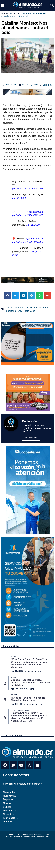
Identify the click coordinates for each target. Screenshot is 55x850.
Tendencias (9, 810)
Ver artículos (31, 437)
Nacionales (9, 792)
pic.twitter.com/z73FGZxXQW (27, 188)
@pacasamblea (34, 212)
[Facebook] (5, 765)
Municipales (9, 795)
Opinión (7, 821)
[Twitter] (13, 765)
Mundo (7, 803)
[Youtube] (21, 765)
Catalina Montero (14, 307)
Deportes (8, 799)
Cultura (7, 807)
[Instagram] (29, 765)
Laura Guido (31, 307)
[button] (3, 5)
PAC (19, 311)
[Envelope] (37, 765)
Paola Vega (29, 311)
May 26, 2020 (19, 198)
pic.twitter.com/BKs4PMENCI (27, 215)
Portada (5, 13)
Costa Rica (16, 13)
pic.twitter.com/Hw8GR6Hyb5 (27, 242)
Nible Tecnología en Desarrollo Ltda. (34, 837)
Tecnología (9, 818)
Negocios (8, 814)
